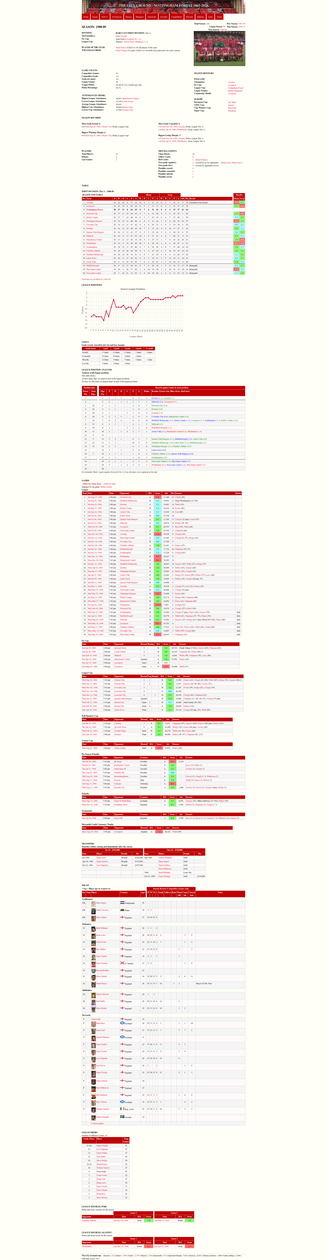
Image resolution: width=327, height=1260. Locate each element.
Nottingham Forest (235, 87)
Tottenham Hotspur (94, 221)
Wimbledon (182, 129)
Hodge (178, 522)
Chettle (178, 497)
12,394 (136, 1255)
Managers (140, 16)
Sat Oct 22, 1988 (95, 522)
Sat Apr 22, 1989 (95, 615)
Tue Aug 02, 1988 (89, 772)
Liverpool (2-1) (197, 420)
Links (210, 16)
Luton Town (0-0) (159, 450)
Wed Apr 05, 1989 (95, 608)
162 (112, 1255)
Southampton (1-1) (212, 420)
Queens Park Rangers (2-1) (163, 438)
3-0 (236, 246)
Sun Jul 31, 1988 (89, 768)
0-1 (242, 206)
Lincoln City (119, 787)
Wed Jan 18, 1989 (89, 698)
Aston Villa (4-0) (200, 438)
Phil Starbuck (101, 1094)
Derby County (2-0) (229, 420)
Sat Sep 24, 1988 (95, 511)
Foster (177, 508)
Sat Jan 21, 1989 (94, 574)
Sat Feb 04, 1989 (95, 578)
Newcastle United (94, 273)
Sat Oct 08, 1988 (95, 519)
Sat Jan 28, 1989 (89, 651)
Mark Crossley (102, 909)
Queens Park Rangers (95, 232)
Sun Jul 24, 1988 (89, 818)
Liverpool (232, 85)
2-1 (236, 206)
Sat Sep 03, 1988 (95, 500)
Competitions (176, 16)
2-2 (242, 224)
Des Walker (101, 949)
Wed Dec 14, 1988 (89, 695)
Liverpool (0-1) (170, 401)
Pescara (117, 780)
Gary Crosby (101, 1051)
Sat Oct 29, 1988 (95, 530)
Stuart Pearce (121, 47)
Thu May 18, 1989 (95, 634)
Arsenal (231, 82)
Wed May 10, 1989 (95, 623)
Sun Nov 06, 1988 (169, 126)
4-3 (242, 265)
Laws (208, 574)
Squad (94, 16)
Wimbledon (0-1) (159, 464)
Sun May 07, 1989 (89, 666)
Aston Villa (91, 261)
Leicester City (120, 691)
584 (164, 1255)
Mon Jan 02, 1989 (95, 567)
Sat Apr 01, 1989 (169, 129)
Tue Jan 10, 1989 (89, 723)
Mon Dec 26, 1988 (95, 560)
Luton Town (128, 101)
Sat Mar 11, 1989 (95, 586)
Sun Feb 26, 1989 (89, 706)
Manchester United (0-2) (177, 431)
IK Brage (118, 761)
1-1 (236, 217)
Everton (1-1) (157, 398)
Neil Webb (100, 1001)
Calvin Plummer (165, 857)
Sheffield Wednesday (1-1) (162, 420)
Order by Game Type (92, 483)
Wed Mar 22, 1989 (95, 593)
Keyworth (118, 818)
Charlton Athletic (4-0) (182, 446)
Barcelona (232, 107)
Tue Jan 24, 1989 (89, 727)
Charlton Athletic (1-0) (161, 453)
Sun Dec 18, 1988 (95, 556)
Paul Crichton (164, 865)
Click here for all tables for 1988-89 (96, 279)
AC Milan (232, 102)
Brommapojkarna (121, 776)
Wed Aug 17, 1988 (90, 787)
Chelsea (118, 723)
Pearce (178, 545)
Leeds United (120, 651)
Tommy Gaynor (102, 1108)
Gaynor (178, 563)
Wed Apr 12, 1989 (95, 612)
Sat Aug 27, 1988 (95, 497)
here (134, 47)
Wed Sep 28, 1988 (93, 126)
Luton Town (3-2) (181, 442)
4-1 (236, 235)
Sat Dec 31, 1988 (95, 563)
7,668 (124, 1255)
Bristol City (127, 107)
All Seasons (117, 16)
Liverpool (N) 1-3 (133, 39)
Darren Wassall (102, 994)
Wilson (187, 626)
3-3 (242, 269)
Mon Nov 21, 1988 (90, 804)
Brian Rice (100, 1023)
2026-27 (104, 16)
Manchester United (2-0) (179, 416)
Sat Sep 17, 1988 (95, 508)
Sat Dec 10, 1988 (95, 552)
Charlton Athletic (93, 250)
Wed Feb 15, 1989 (89, 702)
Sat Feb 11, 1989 (95, 582)
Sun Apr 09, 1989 (89, 709)
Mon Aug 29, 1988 (90, 831)
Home (85, 16)
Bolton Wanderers (235, 90)
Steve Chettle (101, 976)
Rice (177, 526)
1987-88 (241, 23)
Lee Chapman (102, 865)
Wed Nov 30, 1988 (90, 691)
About (219, 16)
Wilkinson (211, 776)
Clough (178, 519)
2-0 (236, 213)
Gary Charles (101, 956)
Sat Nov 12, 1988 (95, 537)
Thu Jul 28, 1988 (89, 761)
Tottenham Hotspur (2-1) (162, 446)
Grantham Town (120, 804)
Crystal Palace (120, 730)
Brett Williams (164, 872)
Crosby (205, 683)
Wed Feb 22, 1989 (89, 730)
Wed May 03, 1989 (95, 619)
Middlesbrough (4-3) (198, 442)
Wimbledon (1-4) (195, 431)
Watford (118, 655)
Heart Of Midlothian (122, 800)
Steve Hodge (101, 1008)
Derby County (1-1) (182, 420)
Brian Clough (121, 36)
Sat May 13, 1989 (95, 626)
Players (129, 16)
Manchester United (130, 98)
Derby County (92, 217)
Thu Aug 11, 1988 (89, 780)
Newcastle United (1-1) (176, 464)
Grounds (163, 16)
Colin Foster (101, 942)
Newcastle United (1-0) (161, 461)
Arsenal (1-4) (157, 412)
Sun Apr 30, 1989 (89, 734)
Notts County (120, 748)
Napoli (231, 105)
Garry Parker (101, 1044)
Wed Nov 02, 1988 (90, 687)
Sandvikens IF (120, 768)
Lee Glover (100, 1065)
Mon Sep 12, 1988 (89, 800)
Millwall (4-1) (157, 424)
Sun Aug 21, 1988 (89, 748)
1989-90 (223, 29)
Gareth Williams (102, 1037)
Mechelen (232, 110)
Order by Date (109, 483)
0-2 (242, 239)
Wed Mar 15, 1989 (95, 589)
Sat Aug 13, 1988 (89, 783)
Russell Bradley (102, 970)
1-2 (242, 213)
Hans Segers (164, 861)
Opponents (151, 16)
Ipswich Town (120, 647)
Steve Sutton (101, 917)
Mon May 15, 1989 (96, 630)
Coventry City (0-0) (160, 416)
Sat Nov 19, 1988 (95, 541)
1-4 (236, 202)
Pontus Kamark (102, 1116)
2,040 (150, 1255)
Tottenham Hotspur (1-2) (162, 427)
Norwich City (92, 213)
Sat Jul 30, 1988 (88, 765)
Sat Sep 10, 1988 (95, 504)
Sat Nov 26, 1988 (95, 545)
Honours (189, 16)
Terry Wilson (101, 1101)
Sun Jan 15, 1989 (95, 571)
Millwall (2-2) (157, 401)
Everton (90, 228)
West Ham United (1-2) (196, 464)
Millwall (90, 235)
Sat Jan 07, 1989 (89, 647)
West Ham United (94, 269)
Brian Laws (226, 162)
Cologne (117, 783)
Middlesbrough (93, 265)
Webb (177, 504)
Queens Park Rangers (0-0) (182, 453)
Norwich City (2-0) (159, 405)
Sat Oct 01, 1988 (95, 515)
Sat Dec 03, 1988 (95, 549)
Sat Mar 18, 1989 (89, 659)
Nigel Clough (121, 50)
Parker (178, 567)
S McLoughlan (97, 1123)
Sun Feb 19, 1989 (89, 655)
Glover (189, 776)
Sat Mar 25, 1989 (95, 597)
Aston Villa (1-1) (159, 431)
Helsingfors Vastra (121, 765)
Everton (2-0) (157, 409)
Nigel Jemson (102, 861)
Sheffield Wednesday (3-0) (162, 442)
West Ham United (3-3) (181, 461)
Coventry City (92, 224)
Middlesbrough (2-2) (183, 438)
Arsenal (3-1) (169, 398)
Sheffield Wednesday (95, 254)
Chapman (179, 530)
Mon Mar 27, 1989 (95, 601)
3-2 (242, 258)
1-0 (242, 250)
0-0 (236, 224)
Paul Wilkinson (165, 868)
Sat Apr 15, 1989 (89, 662)
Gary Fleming (164, 876)
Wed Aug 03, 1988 (90, 776)
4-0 (236, 250)
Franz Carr (100, 1030)
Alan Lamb (95, 1019)
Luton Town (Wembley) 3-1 (135, 41)
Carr (177, 511)
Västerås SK (119, 772)
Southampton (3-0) (159, 457)
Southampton (92, 246)
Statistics (200, 16)
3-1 (242, 202)
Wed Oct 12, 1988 (89, 683)
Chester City (128, 109)
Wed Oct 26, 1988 (95, 526)
